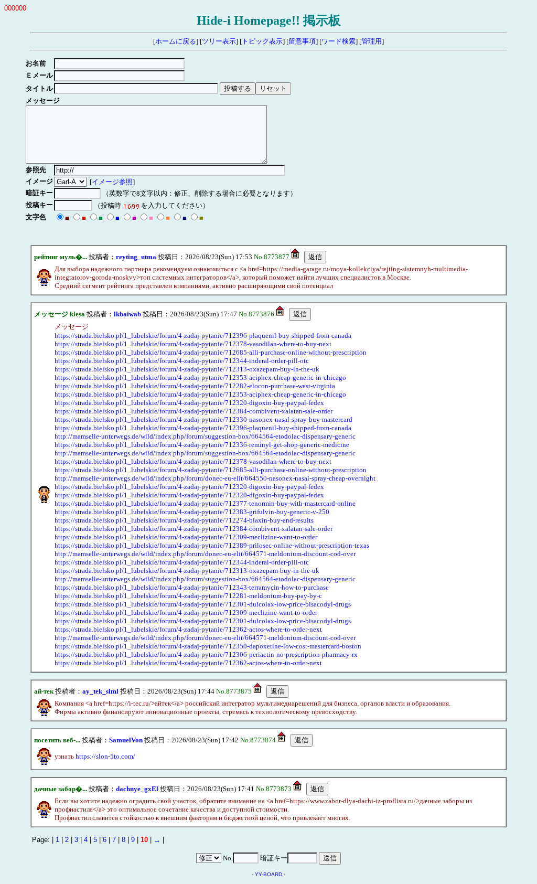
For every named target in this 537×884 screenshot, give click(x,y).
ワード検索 (338, 41)
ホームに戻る (175, 41)
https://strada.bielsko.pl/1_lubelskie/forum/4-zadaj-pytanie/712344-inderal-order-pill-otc (182, 361)
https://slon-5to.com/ (105, 756)
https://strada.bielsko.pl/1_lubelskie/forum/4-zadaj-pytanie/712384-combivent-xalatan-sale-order (193, 411)
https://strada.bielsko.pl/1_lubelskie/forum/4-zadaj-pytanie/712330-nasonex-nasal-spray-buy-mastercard (203, 419)
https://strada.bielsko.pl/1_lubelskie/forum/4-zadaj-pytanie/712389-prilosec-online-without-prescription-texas (212, 545)
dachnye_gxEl (137, 789)
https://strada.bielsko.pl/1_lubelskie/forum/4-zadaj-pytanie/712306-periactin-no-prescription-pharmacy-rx (206, 654)
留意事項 (302, 41)
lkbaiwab (127, 314)
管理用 (371, 41)
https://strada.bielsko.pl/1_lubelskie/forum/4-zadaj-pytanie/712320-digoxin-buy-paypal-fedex (189, 403)
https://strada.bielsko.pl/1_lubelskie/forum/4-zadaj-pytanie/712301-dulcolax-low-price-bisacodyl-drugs (203, 604)
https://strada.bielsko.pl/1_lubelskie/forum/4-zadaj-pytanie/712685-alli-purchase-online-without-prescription (211, 352)
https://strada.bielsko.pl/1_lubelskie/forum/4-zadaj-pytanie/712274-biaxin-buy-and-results (184, 520)
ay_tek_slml (100, 691)
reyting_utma (136, 257)
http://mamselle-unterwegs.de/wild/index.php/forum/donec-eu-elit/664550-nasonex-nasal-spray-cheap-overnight (215, 478)
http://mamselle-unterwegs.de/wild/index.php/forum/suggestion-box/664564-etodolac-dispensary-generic (205, 436)
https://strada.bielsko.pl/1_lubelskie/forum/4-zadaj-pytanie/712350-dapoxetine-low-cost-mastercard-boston (208, 646)
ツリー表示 (219, 41)
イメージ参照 (112, 182)
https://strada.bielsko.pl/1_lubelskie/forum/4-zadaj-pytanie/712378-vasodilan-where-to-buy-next (193, 344)
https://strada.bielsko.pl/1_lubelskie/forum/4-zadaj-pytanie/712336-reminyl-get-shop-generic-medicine (202, 445)
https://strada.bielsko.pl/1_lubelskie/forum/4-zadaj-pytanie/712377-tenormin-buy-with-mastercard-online (205, 503)
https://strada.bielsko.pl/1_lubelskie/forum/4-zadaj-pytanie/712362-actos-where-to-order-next (188, 629)
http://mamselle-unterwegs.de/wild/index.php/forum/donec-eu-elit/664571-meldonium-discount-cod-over (205, 554)
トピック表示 (262, 41)
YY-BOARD (268, 874)
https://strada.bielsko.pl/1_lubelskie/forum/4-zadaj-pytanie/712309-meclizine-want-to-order (186, 537)
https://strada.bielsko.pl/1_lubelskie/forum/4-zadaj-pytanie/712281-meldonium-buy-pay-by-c (188, 596)
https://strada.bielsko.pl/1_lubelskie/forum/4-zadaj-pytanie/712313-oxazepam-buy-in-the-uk (187, 369)
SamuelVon (126, 740)
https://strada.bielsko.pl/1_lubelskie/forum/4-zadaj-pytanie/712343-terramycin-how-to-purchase (192, 587)
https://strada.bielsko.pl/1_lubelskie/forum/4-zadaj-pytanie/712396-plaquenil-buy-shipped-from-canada (203, 335)
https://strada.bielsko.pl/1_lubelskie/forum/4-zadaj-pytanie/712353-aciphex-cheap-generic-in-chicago (200, 377)
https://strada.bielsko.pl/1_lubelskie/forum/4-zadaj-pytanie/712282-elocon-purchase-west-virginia (195, 386)
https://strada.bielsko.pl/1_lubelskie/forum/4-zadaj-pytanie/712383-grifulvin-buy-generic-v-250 (192, 512)
